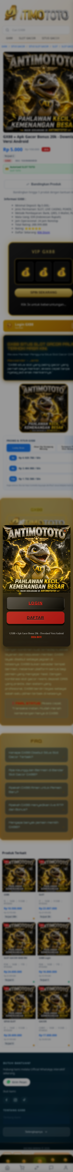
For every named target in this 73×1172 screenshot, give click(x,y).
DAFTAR (35, 618)
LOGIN (36, 603)
